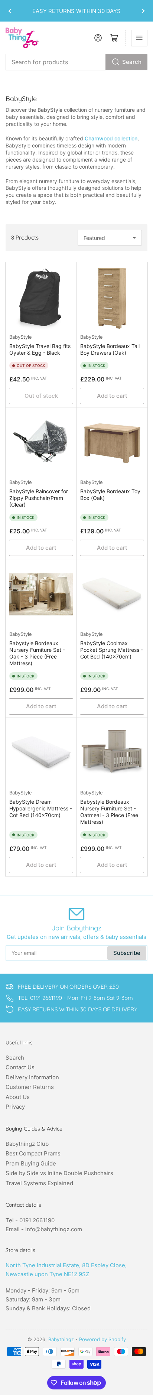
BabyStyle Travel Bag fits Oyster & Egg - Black (40, 349)
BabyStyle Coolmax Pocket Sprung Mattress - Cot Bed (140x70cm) (111, 650)
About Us (18, 1096)
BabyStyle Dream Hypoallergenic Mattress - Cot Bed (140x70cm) (40, 808)
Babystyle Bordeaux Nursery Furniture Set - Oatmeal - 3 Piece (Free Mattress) (109, 812)
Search (131, 61)
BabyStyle (20, 337)
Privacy (15, 1106)
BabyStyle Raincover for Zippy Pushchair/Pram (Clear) (38, 498)
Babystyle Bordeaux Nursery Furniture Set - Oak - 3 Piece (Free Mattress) (37, 653)
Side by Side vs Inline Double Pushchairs (59, 1173)
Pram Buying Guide (31, 1163)
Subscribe (126, 952)
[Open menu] (139, 38)
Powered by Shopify (102, 1339)
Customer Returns (30, 1086)
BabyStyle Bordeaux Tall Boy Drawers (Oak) (110, 349)
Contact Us (20, 1067)
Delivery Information (32, 1077)
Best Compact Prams (33, 1153)
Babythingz (61, 1339)
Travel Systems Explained (39, 1183)
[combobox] (76, 62)
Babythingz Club (27, 1143)
